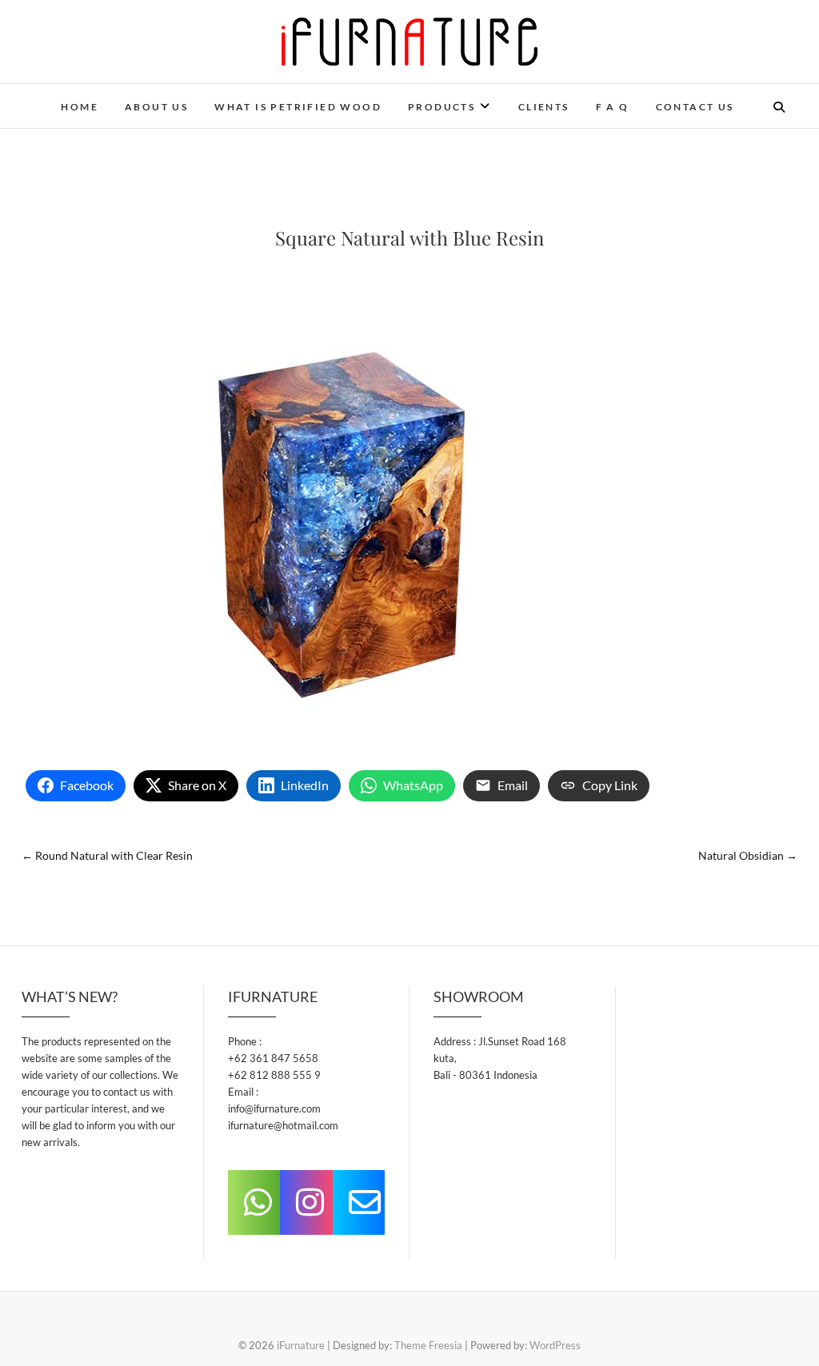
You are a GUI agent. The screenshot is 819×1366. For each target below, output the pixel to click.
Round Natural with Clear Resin (107, 855)
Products (441, 107)
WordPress (555, 1345)
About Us (156, 107)
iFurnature (301, 1345)
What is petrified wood (298, 107)
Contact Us (695, 107)
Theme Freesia (428, 1345)
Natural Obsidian (747, 855)
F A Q (612, 107)
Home (79, 107)
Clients (543, 107)
